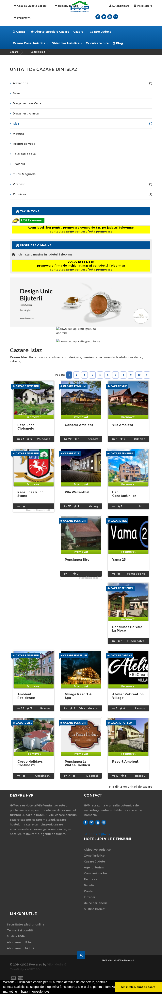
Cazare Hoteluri (74, 655)
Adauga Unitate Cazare (31, 5)
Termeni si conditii (20, 930)
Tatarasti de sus (24, 154)
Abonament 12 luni (20, 942)
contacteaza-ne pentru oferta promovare (81, 231)
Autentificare (120, 5)
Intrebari (90, 897)
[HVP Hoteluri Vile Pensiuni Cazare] (80, 5)
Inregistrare (144, 5)
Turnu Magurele (24, 174)
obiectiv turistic (67, 5)
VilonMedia (55, 964)
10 (139, 375)
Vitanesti (82, 184)
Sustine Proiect (94, 909)
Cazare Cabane (121, 655)
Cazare (78, 31)
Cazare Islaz (37, 51)
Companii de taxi (96, 873)
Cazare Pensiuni (27, 386)
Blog (119, 43)
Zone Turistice (94, 855)
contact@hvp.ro (100, 834)
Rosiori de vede (24, 144)
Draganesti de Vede (27, 103)
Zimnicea (82, 194)
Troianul (19, 164)
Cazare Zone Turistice (29, 43)
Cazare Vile (118, 386)
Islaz (82, 123)
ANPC (31, 969)
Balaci (17, 93)
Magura (18, 133)
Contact (89, 891)
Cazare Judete (100, 31)
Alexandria (82, 83)
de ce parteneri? (95, 903)
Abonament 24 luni (20, 948)
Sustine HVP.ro (17, 936)
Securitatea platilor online (25, 924)
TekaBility (17, 969)
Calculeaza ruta (97, 43)
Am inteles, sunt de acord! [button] (138, 986)
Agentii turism (94, 867)
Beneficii (90, 885)
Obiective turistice (66, 43)
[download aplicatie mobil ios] (81, 341)
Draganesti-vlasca (26, 113)
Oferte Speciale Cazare (51, 31)
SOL (38, 969)
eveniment (23, 17)
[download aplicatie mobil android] (81, 331)
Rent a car (91, 879)
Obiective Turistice (97, 849)
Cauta (20, 31)
